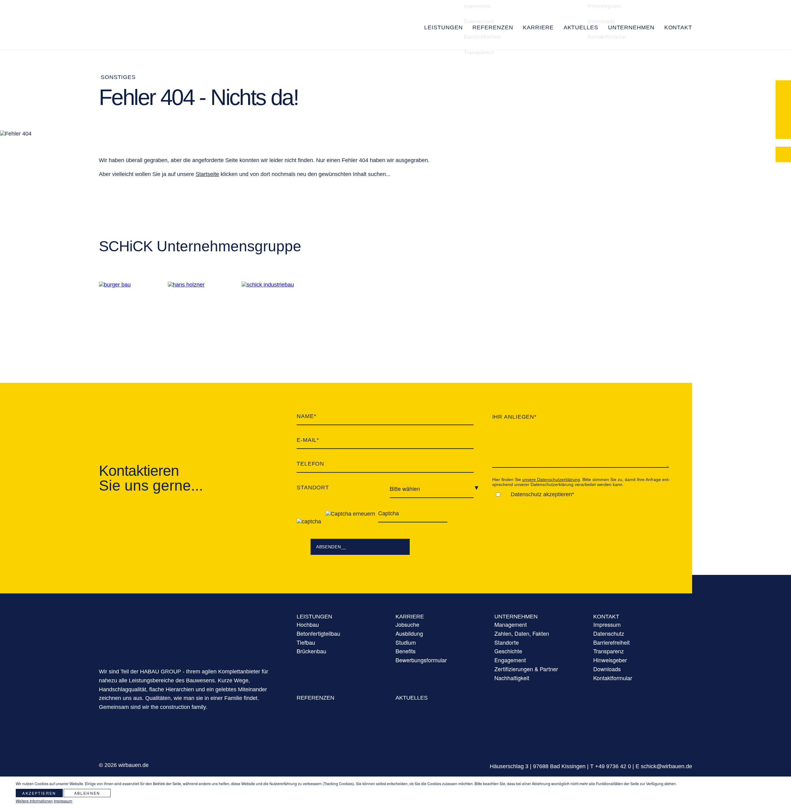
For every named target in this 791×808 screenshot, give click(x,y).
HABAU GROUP (191, 632)
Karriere (410, 616)
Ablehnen (87, 793)
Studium (406, 642)
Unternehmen (516, 616)
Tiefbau (306, 642)
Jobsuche (407, 624)
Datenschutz (479, 44)
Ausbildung (409, 633)
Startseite (207, 174)
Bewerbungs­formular (421, 660)
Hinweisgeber (610, 660)
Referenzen (315, 698)
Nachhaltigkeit (511, 678)
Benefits (406, 651)
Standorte (506, 642)
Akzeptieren (39, 793)
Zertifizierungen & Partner (526, 669)
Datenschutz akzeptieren (541, 494)
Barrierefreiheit (482, 59)
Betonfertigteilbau (318, 633)
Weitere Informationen (34, 800)
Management (510, 624)
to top (743, 752)
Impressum (607, 624)
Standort (313, 487)
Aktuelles (412, 698)
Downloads (601, 44)
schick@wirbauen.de (666, 766)
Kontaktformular (607, 59)
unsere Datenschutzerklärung (551, 479)
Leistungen (314, 616)
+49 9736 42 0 (613, 766)
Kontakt (606, 616)
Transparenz (479, 74)
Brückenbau (311, 651)
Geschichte (508, 651)
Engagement (510, 660)
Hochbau (308, 624)
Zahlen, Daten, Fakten (521, 633)
